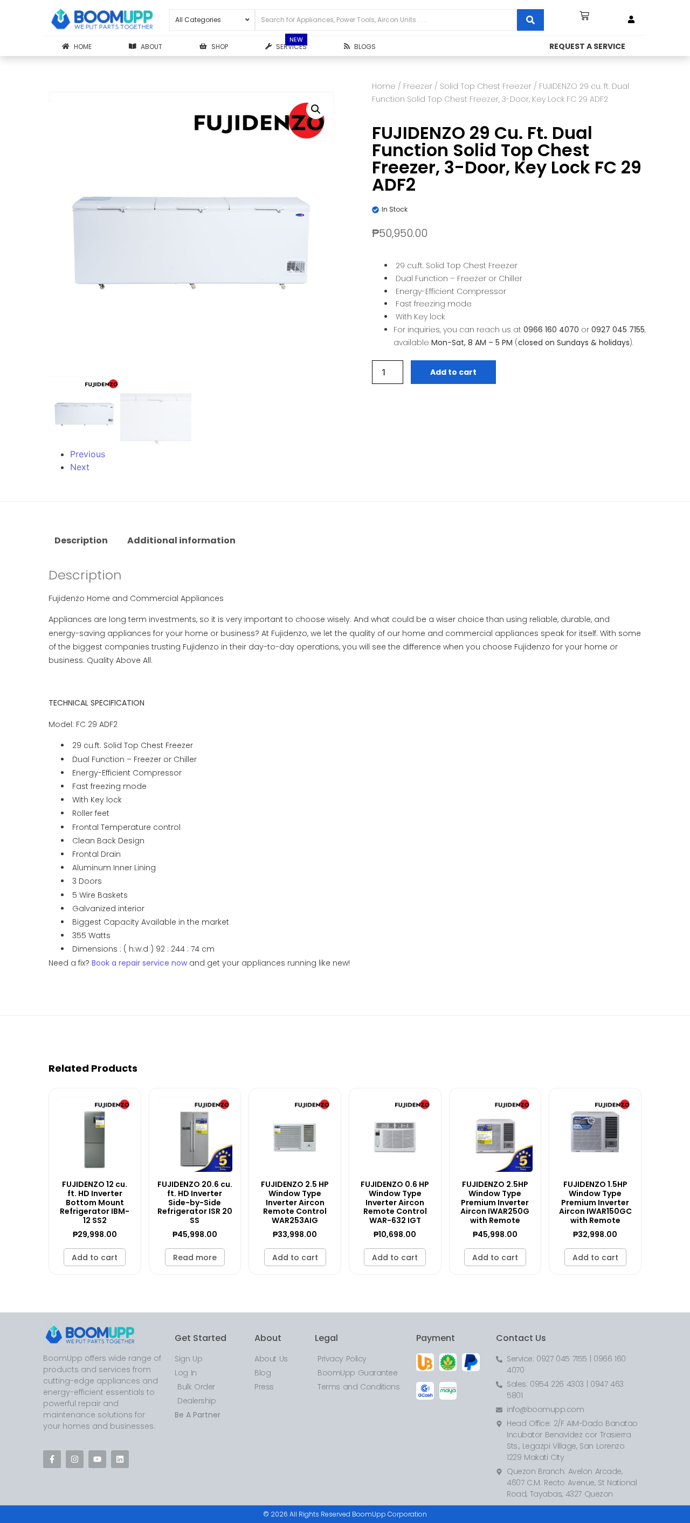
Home (384, 86)
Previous (87, 454)
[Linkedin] (120, 1459)
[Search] (530, 20)
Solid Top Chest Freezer (486, 86)
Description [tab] (81, 540)
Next (79, 467)
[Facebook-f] (52, 1459)
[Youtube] (97, 1459)
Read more (195, 1257)
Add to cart (453, 372)
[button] (316, 109)
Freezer (417, 86)
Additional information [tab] (181, 540)
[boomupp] (102, 20)
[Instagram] (75, 1459)
